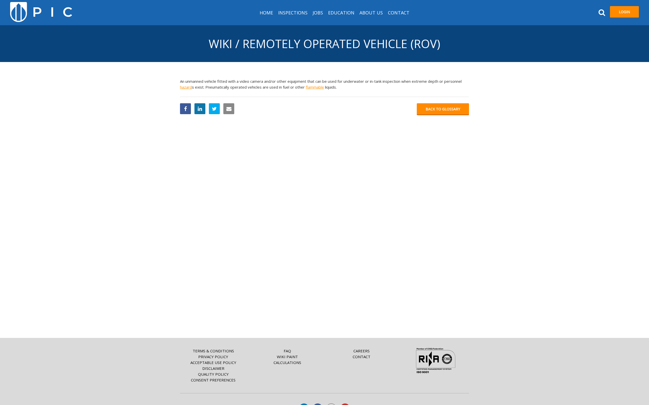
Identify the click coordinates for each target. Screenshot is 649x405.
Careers (361, 350)
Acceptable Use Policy (213, 362)
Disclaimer (213, 368)
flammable (315, 87)
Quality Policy (213, 374)
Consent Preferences (213, 379)
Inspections (293, 13)
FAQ (287, 350)
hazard (186, 87)
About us (371, 13)
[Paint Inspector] (41, 12)
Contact (398, 13)
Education (341, 13)
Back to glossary (443, 109)
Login (624, 11)
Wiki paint (287, 356)
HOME (266, 13)
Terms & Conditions (213, 350)
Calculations (287, 362)
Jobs (318, 13)
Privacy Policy (213, 356)
